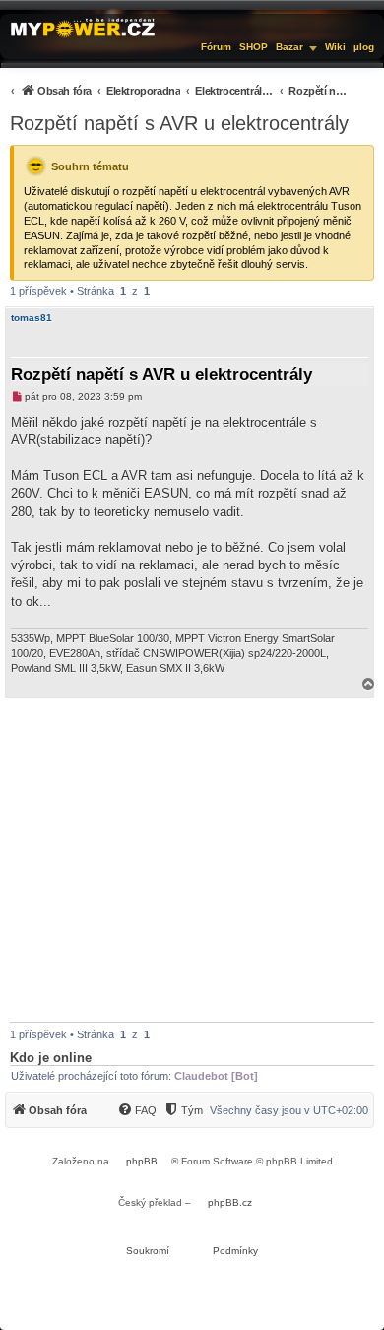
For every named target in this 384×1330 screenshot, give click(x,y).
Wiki (335, 46)
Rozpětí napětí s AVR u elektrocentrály (179, 123)
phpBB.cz (230, 1202)
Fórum (216, 46)
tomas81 (31, 317)
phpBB (142, 1161)
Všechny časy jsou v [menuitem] (289, 1110)
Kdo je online (51, 1057)
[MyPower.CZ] (83, 26)
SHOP (253, 46)
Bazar (289, 46)
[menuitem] (176, 90)
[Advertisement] (192, 859)
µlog (363, 46)
